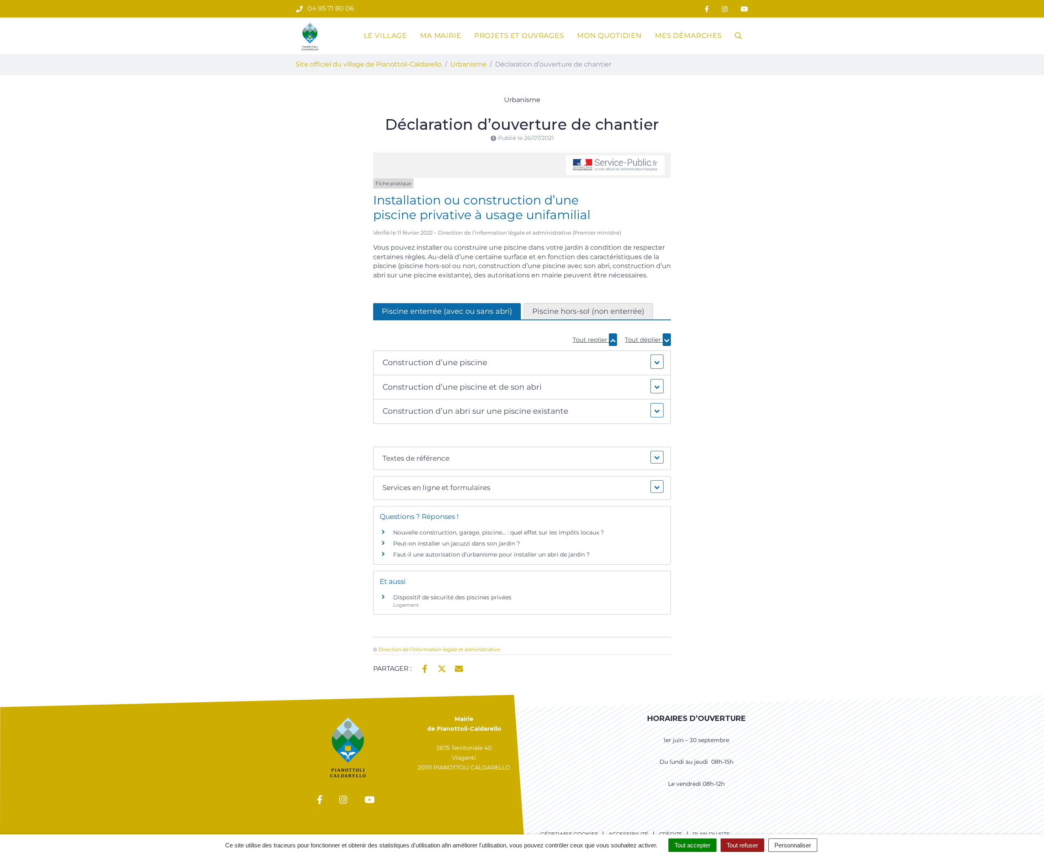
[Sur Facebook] (425, 668)
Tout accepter (692, 845)
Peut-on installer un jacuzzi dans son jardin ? (456, 543)
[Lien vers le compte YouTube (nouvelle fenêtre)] (744, 9)
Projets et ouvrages (519, 35)
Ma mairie (440, 35)
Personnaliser (792, 845)
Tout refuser (742, 845)
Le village (385, 35)
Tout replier (591, 340)
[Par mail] (459, 668)
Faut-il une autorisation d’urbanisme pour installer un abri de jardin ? (491, 554)
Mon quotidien (609, 35)
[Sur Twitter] (442, 668)
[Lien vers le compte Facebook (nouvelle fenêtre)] (706, 9)
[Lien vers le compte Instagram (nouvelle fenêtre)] (724, 9)
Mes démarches (688, 35)
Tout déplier (644, 340)
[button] (521, 363)
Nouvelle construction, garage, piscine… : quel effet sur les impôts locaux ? (498, 532)
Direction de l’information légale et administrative (439, 649)
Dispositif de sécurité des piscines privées (453, 597)
